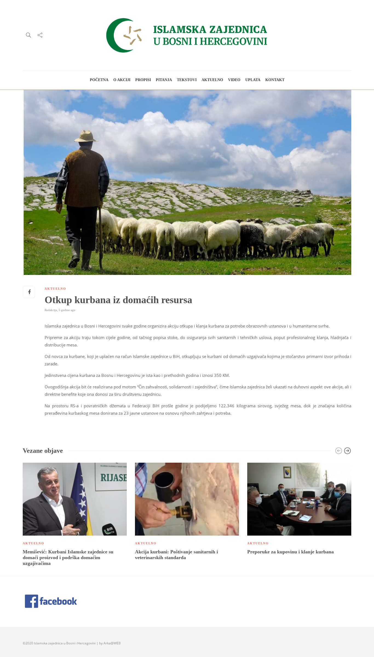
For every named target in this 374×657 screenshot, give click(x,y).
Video (234, 80)
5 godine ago (67, 310)
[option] (75, 515)
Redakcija (51, 310)
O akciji (121, 80)
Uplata (252, 80)
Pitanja (164, 80)
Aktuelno (212, 80)
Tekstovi (187, 80)
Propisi (143, 80)
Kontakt (274, 80)
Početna (99, 80)
